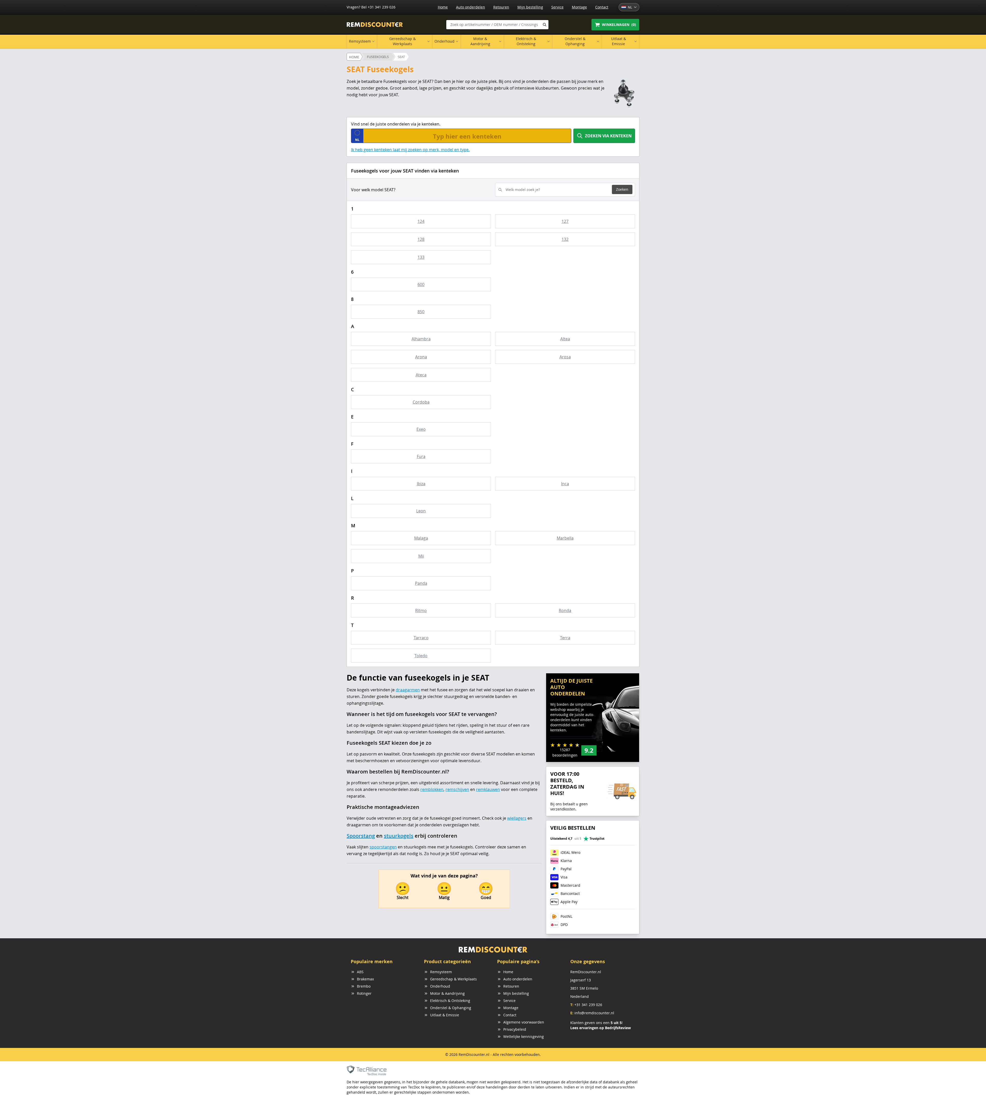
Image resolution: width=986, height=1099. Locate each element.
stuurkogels (398, 835)
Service (557, 7)
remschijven (457, 789)
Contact (601, 7)
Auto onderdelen (470, 7)
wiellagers (516, 818)
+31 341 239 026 (588, 1004)
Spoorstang (361, 835)
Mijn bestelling (530, 7)
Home (443, 7)
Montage (579, 7)
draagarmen (408, 690)
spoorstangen (383, 847)
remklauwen (488, 789)
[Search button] (545, 25)
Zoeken (622, 189)
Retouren (501, 7)
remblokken (431, 789)
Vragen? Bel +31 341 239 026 (371, 7)
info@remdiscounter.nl (594, 1012)
